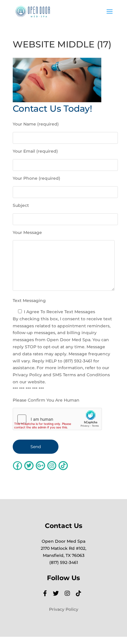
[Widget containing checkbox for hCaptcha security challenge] (57, 419)
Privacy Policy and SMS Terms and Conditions (61, 374)
